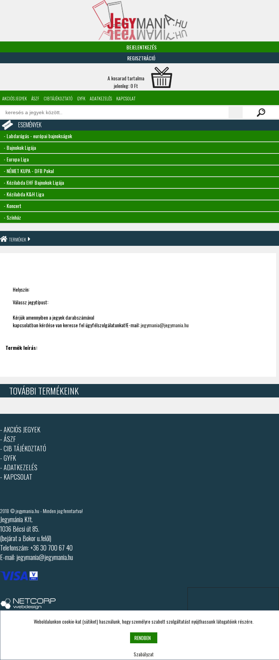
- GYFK (8, 458)
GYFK (81, 98)
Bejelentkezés (141, 47)
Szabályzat (144, 654)
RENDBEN (142, 637)
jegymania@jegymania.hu (165, 325)
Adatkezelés (101, 98)
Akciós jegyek (14, 98)
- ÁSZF (8, 439)
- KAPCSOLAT (16, 476)
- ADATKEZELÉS (18, 467)
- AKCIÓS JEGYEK (20, 429)
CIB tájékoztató (58, 98)
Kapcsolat (126, 98)
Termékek (17, 239)
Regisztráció (141, 58)
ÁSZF (35, 98)
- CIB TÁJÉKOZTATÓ (23, 448)
